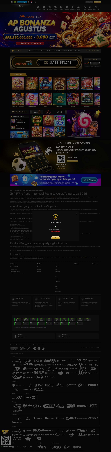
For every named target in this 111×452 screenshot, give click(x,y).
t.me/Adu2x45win (55, 231)
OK (55, 237)
